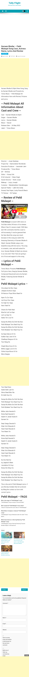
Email (4, 623)
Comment (5, 603)
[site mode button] (23, 11)
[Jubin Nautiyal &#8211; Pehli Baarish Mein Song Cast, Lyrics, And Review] (6, 535)
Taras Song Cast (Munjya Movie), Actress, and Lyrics (5, 554)
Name (4, 617)
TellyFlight (12, 56)
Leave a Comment (21, 56)
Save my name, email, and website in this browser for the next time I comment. (7, 641)
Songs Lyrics (4, 53)
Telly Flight (14, 3)
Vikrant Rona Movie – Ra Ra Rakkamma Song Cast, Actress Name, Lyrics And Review (5, 589)
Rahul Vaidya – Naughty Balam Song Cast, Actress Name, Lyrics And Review (25, 589)
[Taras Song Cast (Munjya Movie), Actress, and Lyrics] (6, 548)
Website (4, 629)
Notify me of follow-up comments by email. (6, 653)
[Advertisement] (14, 30)
